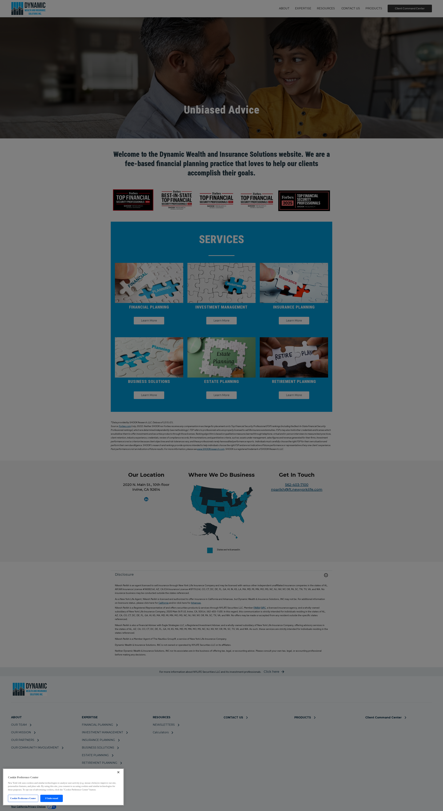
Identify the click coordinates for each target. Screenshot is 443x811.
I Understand (51, 798)
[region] (63, 786)
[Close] (118, 772)
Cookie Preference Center (23, 798)
